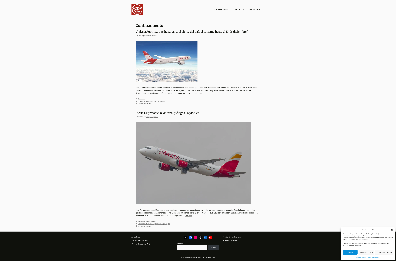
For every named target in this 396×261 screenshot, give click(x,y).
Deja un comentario (144, 103)
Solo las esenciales (366, 252)
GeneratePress (210, 258)
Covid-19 (151, 101)
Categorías (253, 9)
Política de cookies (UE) (140, 244)
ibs (169, 224)
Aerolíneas (238, 9)
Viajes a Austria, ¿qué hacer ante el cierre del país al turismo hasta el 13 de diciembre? (192, 31)
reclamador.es (160, 101)
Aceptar (350, 252)
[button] (392, 230)
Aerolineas (141, 221)
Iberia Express (151, 221)
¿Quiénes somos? (221, 9)
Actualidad (141, 99)
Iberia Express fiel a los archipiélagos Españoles (167, 113)
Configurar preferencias (384, 252)
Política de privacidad (373, 257)
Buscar (180, 244)
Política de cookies (361, 257)
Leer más (198, 93)
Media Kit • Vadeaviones (232, 237)
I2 (156, 224)
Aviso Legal (135, 237)
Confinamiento (143, 101)
